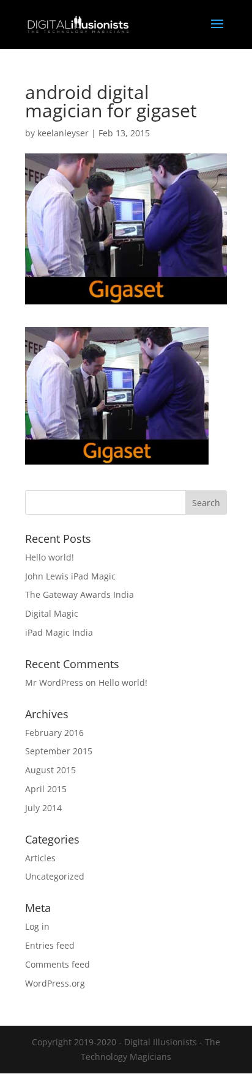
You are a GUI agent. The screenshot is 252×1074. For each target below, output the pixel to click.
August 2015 (50, 770)
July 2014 (43, 808)
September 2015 (58, 751)
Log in (37, 926)
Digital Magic (51, 613)
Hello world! (49, 557)
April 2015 (46, 789)
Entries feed (50, 945)
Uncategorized (54, 876)
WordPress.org (55, 983)
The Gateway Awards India (79, 594)
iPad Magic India (59, 632)
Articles (40, 858)
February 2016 (54, 732)
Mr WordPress (54, 682)
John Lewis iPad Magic (70, 576)
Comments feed (57, 964)
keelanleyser (63, 133)
